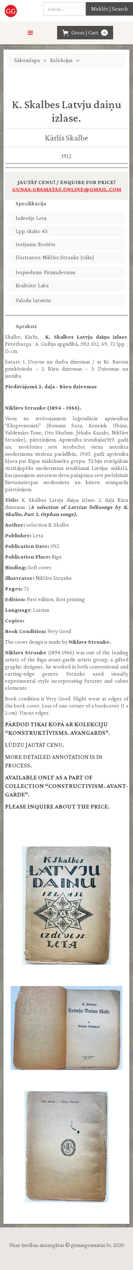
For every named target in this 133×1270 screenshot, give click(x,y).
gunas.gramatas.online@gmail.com (66, 189)
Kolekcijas (61, 60)
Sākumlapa (27, 60)
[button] (30, 33)
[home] (11, 11)
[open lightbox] (66, 905)
